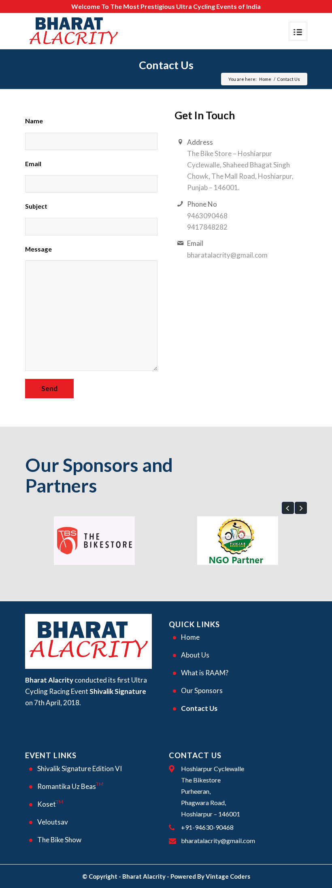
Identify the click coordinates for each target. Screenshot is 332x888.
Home (265, 79)
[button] (288, 508)
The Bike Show (59, 839)
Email (33, 163)
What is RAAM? (204, 672)
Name (34, 121)
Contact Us (166, 65)
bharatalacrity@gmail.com (218, 840)
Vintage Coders (228, 876)
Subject (36, 206)
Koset (50, 803)
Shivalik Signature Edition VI (79, 768)
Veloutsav (52, 822)
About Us (195, 655)
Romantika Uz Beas (70, 786)
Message (38, 249)
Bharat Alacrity (144, 876)
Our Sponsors (202, 690)
